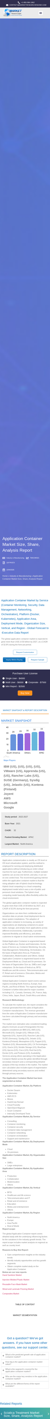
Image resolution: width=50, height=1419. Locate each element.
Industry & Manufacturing (20, 576)
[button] (41, 13)
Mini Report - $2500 (15, 686)
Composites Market (10, 1294)
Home (5, 576)
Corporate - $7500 (37, 682)
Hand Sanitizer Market (12, 1275)
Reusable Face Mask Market (14, 1284)
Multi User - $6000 (14, 682)
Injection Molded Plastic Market (15, 1280)
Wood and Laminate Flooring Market (18, 1289)
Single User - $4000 (15, 678)
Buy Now (25, 693)
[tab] (25, 710)
